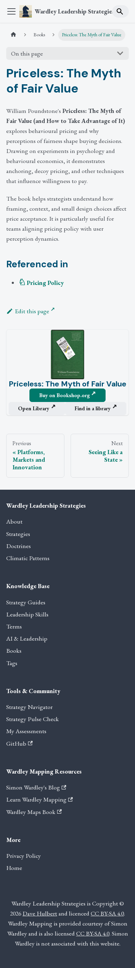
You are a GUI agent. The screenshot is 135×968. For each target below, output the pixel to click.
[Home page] (13, 35)
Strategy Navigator (29, 707)
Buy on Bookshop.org (64, 395)
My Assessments (26, 731)
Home (14, 868)
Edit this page (32, 311)
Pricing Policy (45, 283)
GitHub (16, 743)
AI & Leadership (26, 638)
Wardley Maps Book (30, 812)
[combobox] (120, 11)
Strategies (18, 534)
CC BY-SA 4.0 (107, 913)
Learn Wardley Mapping (36, 799)
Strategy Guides (25, 602)
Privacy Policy (23, 856)
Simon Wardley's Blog (33, 787)
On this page (27, 53)
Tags (11, 663)
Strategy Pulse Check (32, 719)
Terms (14, 626)
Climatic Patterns (28, 558)
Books (13, 650)
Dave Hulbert (39, 913)
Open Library (33, 408)
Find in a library (92, 408)
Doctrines (18, 546)
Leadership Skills (27, 614)
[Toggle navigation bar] (11, 11)
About (14, 521)
